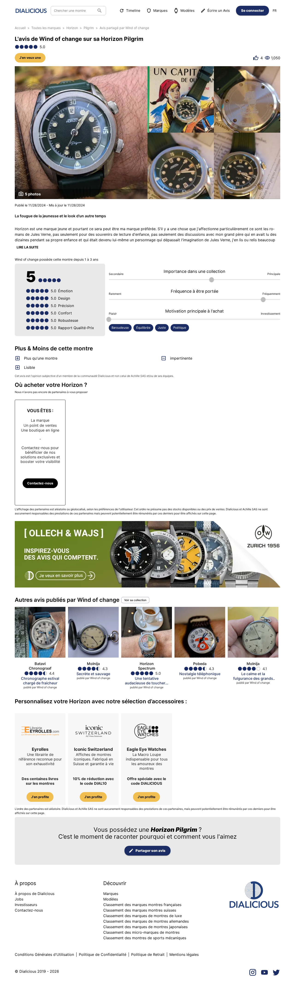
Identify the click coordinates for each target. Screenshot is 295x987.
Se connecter (252, 10)
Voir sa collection (135, 600)
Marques (160, 10)
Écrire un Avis (218, 10)
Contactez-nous (40, 483)
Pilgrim (89, 28)
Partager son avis (150, 850)
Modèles (187, 10)
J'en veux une (30, 58)
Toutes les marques (46, 28)
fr (275, 10)
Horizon (72, 28)
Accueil (20, 28)
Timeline (133, 10)
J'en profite (40, 797)
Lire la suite (27, 247)
